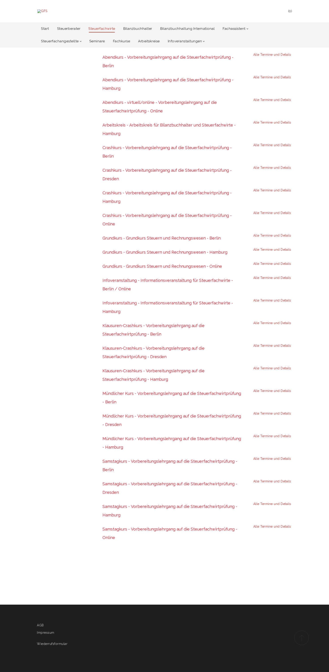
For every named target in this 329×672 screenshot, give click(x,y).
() (290, 11)
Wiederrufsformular (52, 644)
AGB (40, 625)
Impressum (45, 632)
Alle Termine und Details (271, 54)
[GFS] (42, 11)
